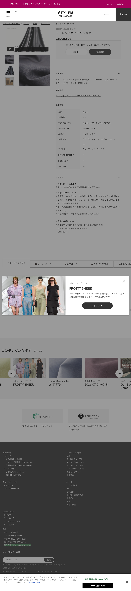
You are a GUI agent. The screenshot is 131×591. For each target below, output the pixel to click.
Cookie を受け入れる (98, 586)
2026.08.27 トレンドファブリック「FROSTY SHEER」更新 (35, 4)
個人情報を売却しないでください (97, 579)
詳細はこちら (97, 306)
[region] (65, 582)
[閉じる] (123, 281)
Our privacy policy (34, 582)
